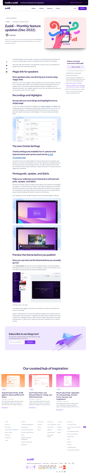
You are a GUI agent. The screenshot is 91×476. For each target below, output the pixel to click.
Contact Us (8, 437)
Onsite (22, 435)
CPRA (65, 463)
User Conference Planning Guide (73, 427)
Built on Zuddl (8, 432)
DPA (69, 463)
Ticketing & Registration (27, 424)
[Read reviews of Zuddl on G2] (62, 467)
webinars (47, 106)
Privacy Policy (46, 463)
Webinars (49, 429)
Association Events (50, 435)
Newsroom (7, 435)
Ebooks (69, 442)
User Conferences (51, 424)
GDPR (73, 463)
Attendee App (24, 427)
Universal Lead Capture (27, 429)
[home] (6, 8)
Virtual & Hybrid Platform (27, 432)
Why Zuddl (7, 427)
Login (75, 8)
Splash (59, 432)
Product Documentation (73, 450)
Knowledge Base (71, 447)
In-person (39, 424)
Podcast (69, 444)
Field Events (50, 427)
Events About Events (72, 434)
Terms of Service (54, 463)
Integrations (24, 444)
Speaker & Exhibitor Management (26, 438)
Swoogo (59, 429)
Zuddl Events (70, 436)
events (43, 106)
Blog (68, 439)
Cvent (58, 424)
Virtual (39, 427)
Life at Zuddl (8, 429)
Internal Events (51, 432)
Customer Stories (71, 424)
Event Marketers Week (73, 431)
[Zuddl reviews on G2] (47, 467)
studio (55, 106)
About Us (7, 424)
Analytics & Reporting (26, 442)
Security (61, 463)
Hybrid (39, 429)
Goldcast (59, 427)
